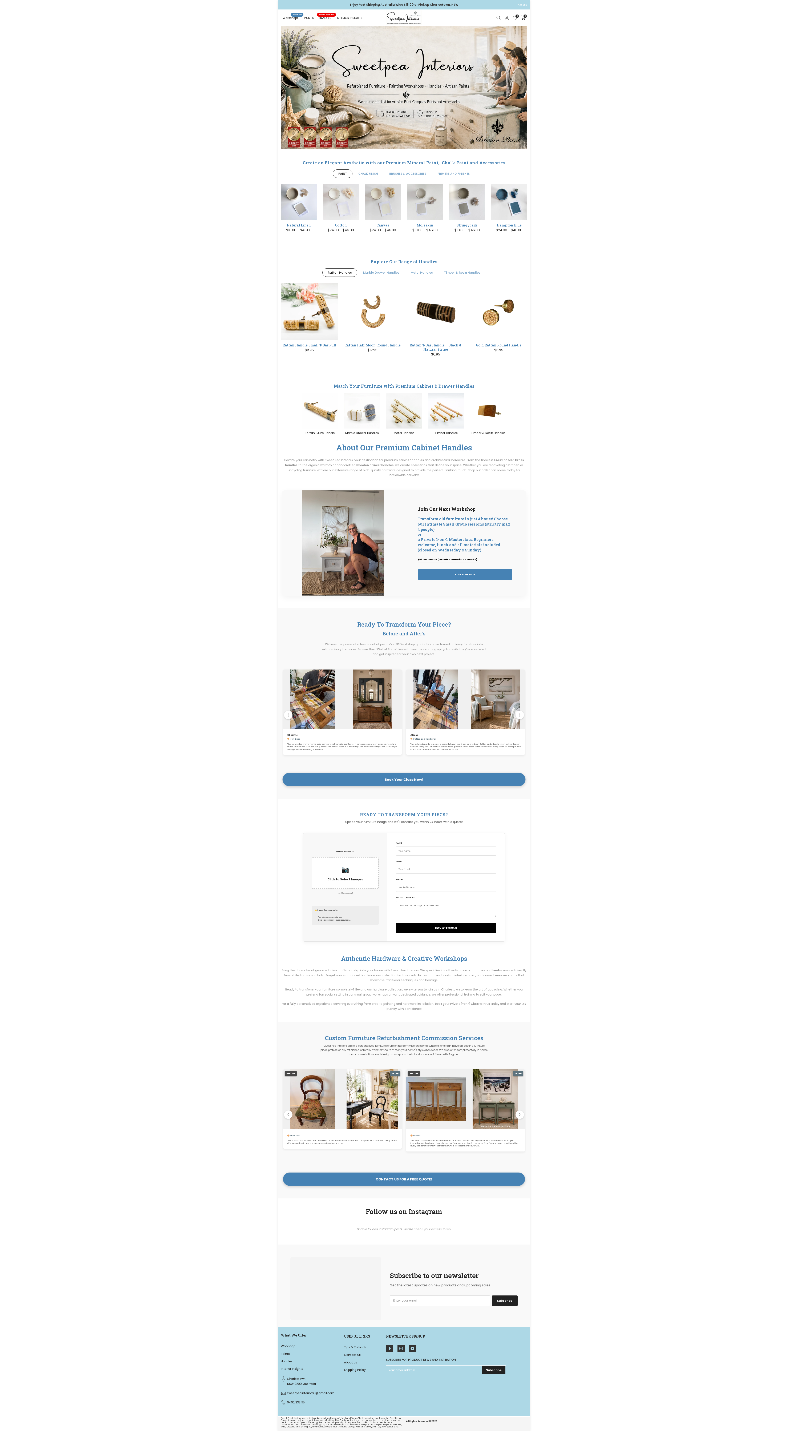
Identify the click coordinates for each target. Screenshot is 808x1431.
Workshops (292, 17)
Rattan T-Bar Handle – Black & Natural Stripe (435, 347)
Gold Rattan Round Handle (498, 345)
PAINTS (309, 18)
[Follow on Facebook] (389, 1348)
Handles (286, 1361)
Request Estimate (446, 927)
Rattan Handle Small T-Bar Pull (309, 345)
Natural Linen (299, 225)
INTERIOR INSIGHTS (350, 18)
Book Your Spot (465, 574)
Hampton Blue (509, 225)
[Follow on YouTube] (412, 1348)
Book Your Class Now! (404, 779)
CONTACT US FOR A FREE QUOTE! (404, 1179)
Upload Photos (345, 851)
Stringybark (467, 225)
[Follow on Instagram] (401, 1348)
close (286, 5)
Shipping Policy (355, 1370)
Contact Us (352, 1355)
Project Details (405, 897)
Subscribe (505, 1301)
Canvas (382, 225)
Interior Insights (292, 1369)
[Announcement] (404, 4)
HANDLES (326, 17)
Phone (399, 879)
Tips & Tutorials (355, 1347)
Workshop (288, 1346)
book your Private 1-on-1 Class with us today (467, 1004)
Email (399, 861)
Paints (285, 1354)
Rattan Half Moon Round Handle (372, 345)
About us (350, 1362)
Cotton (341, 225)
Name (399, 843)
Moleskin (425, 225)
